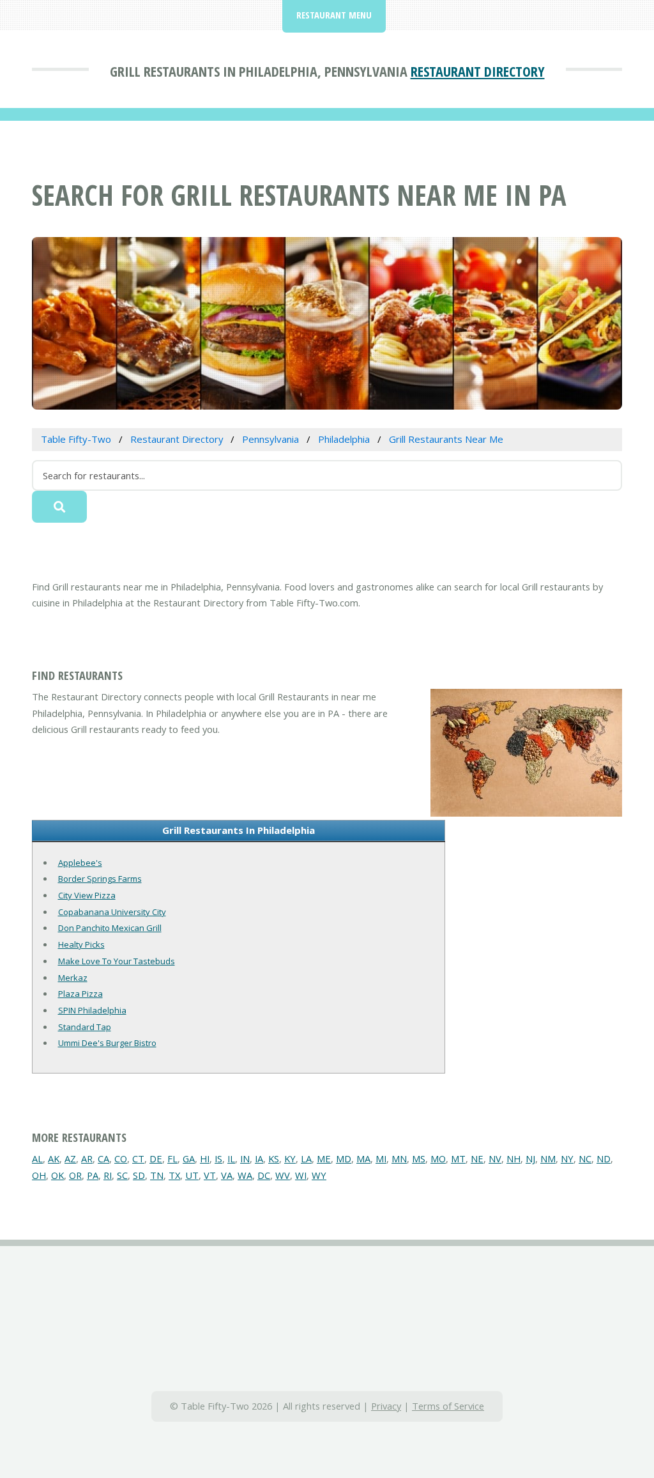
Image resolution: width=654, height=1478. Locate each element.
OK (57, 1175)
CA (103, 1158)
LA (306, 1158)
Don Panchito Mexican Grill (110, 928)
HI (204, 1158)
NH (513, 1158)
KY (290, 1158)
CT (138, 1158)
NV (495, 1158)
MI (381, 1158)
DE (155, 1158)
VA (226, 1175)
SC (122, 1175)
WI (301, 1175)
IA (259, 1158)
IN (245, 1158)
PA (92, 1175)
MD (343, 1158)
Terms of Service (448, 1405)
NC (585, 1158)
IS (218, 1158)
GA (189, 1158)
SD (139, 1175)
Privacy (386, 1405)
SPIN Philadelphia (92, 1010)
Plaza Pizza (80, 993)
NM (548, 1158)
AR (87, 1158)
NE (477, 1158)
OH (39, 1175)
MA (363, 1158)
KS (273, 1158)
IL (231, 1158)
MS (418, 1158)
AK (53, 1158)
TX (174, 1175)
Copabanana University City (112, 912)
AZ (70, 1158)
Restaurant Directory (478, 71)
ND (604, 1158)
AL (37, 1158)
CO (120, 1158)
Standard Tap (84, 1027)
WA (245, 1175)
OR (75, 1175)
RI (107, 1175)
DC (263, 1175)
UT (192, 1175)
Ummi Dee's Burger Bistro (107, 1043)
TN (157, 1175)
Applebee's (80, 862)
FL (172, 1158)
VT (210, 1175)
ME (324, 1158)
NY (567, 1158)
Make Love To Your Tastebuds (116, 961)
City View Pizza (87, 895)
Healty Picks (81, 944)
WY (319, 1175)
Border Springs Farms (100, 878)
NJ (530, 1158)
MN (399, 1158)
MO (438, 1158)
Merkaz (72, 977)
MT (458, 1158)
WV (282, 1175)
